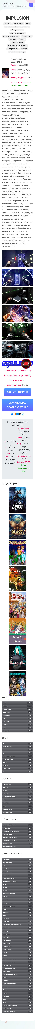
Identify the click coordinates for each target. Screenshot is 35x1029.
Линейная (13, 52)
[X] (20, 414)
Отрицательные (17, 843)
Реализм (17, 765)
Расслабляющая (17, 812)
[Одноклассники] (15, 414)
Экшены (7, 24)
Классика (17, 896)
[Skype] (23, 414)
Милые (17, 762)
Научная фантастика (22, 27)
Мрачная (17, 990)
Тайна (17, 1002)
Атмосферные (17, 784)
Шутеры (22, 39)
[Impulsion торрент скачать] (17, 295)
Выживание (17, 803)
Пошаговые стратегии (17, 1011)
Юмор (17, 806)
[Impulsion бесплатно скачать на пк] (17, 277)
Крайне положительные (17, 837)
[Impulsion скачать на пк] (17, 314)
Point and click (17, 1008)
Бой (17, 865)
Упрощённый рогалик (17, 893)
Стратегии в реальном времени (17, 924)
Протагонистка (17, 965)
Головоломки (18, 24)
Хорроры (17, 790)
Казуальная (17, 712)
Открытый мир (17, 971)
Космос (8, 27)
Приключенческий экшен (17, 974)
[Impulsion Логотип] (17, 363)
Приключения (26, 36)
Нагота (17, 955)
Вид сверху (17, 931)
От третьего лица (17, 759)
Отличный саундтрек (17, 33)
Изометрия (17, 921)
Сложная (24, 49)
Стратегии (17, 721)
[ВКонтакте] (12, 414)
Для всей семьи (17, 809)
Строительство (17, 875)
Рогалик (17, 890)
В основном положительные (17, 831)
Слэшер (17, 900)
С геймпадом (17, 859)
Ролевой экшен (17, 872)
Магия (17, 915)
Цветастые (17, 753)
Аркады (17, 952)
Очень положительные (11, 36)
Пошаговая (17, 918)
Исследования (17, 949)
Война (17, 909)
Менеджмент (17, 934)
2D (17, 743)
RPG (17, 718)
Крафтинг (17, 912)
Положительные (17, 834)
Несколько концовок (17, 878)
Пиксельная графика (17, 756)
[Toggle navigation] (31, 5)
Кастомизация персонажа (17, 881)
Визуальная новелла (17, 962)
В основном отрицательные (17, 840)
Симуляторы (17, 715)
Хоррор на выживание (17, 903)
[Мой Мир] (17, 414)
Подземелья (17, 928)
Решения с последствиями (17, 959)
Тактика (17, 977)
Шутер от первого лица (17, 983)
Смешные (13, 39)
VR (17, 771)
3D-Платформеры (17, 42)
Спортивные (17, 731)
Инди (28, 24)
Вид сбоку (17, 868)
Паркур (22, 52)
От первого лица (17, 30)
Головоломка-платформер (17, 46)
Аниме (17, 750)
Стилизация (17, 768)
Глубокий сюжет (17, 937)
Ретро (17, 800)
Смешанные (17, 828)
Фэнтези (17, 787)
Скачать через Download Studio (17, 405)
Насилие (17, 987)
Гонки (17, 727)
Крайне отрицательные (17, 846)
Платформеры (12, 49)
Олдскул (17, 993)
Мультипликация (17, 862)
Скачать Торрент (17, 392)
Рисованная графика (17, 906)
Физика (17, 884)
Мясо (17, 999)
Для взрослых (17, 946)
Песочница (17, 996)
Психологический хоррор (17, 1005)
